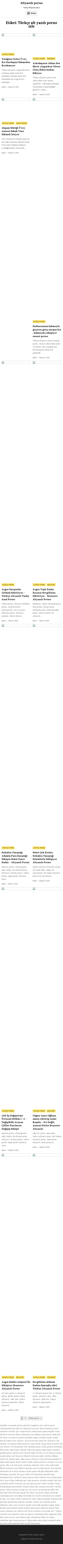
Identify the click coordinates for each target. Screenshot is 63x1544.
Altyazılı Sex (53, 1440)
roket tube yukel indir (49, 1465)
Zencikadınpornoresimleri (11, 1486)
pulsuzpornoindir (51, 1459)
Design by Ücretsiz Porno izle (31, 1539)
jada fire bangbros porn (33, 1425)
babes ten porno (36, 1492)
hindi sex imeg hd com (24, 1428)
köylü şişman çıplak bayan (25, 1471)
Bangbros (51, 58)
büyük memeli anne (26, 1508)
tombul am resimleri (42, 1502)
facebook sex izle (22, 1483)
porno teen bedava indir (20, 1517)
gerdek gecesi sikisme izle (11, 1453)
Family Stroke (21, 123)
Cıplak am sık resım (28, 1489)
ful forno (4, 1437)
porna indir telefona (42, 1456)
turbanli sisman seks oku (50, 1480)
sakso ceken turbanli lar (20, 1499)
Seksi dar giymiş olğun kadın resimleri (43, 1450)
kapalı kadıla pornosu (20, 1443)
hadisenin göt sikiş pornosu (27, 1480)
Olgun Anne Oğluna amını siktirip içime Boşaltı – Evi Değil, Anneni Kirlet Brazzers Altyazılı (46, 1122)
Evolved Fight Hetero (32, 1453)
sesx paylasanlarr (54, 1477)
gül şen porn (35, 1483)
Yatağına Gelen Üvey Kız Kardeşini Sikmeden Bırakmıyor (16, 62)
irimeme (44, 1505)
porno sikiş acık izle (8, 1465)
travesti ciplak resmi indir (29, 1505)
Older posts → (35, 1418)
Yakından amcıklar (8, 1474)
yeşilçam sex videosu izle (16, 1511)
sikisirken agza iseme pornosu (13, 1520)
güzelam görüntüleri (8, 1502)
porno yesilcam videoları (28, 1465)
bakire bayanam (25, 1468)
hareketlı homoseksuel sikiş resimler (30, 1477)
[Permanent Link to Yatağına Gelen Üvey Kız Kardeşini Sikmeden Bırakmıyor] (16, 42)
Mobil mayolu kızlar (9, 1468)
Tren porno (35, 1523)
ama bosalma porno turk (43, 1468)
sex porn (12, 1437)
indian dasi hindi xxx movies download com (36, 1495)
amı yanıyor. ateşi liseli (23, 1440)
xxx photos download (34, 1514)
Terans (57, 1483)
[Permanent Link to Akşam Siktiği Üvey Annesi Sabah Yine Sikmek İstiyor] (16, 109)
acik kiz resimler (25, 1502)
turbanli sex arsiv (54, 1462)
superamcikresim (7, 1428)
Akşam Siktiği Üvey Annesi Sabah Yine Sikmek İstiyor (13, 131)
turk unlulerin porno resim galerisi (38, 1446)
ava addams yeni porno (41, 1434)
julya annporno (50, 1514)
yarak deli (56, 1434)
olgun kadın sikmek (18, 1450)
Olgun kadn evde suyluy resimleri (41, 1520)
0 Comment (25, 35)
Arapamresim (56, 1499)
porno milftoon (41, 1508)
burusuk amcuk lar (20, 1492)
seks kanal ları (40, 1440)
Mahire (55, 1456)
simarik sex (5, 1443)
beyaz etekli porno (33, 1431)
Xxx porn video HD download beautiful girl (35, 1474)
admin (4, 87)
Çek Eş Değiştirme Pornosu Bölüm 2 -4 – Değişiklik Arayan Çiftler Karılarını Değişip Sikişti (14, 1122)
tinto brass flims (7, 1480)
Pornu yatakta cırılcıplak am (40, 1511)
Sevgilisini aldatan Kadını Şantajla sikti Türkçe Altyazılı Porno (46, 1385)
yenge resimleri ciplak (42, 1437)
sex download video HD (48, 1489)
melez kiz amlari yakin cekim (12, 1459)
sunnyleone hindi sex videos (43, 1517)
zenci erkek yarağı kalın (40, 1443)
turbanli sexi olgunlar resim (12, 1514)
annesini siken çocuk (21, 1523)
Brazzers (51, 585)
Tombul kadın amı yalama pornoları (38, 1486)
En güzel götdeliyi (24, 1437)
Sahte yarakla (48, 1483)
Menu (33, 13)
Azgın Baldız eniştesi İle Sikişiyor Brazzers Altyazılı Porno (16, 1385)
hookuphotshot (6, 1477)
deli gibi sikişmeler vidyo (48, 1471)
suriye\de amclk (7, 1483)
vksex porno (49, 1425)
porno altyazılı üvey (35, 1459)
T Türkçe (58, 1511)
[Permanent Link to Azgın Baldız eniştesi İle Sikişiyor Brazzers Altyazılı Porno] (16, 1264)
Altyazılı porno (31, 3)
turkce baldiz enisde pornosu (33, 1462)
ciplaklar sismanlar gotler (11, 1425)
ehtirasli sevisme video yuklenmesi (15, 1434)
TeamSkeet (51, 1377)
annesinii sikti (6, 1492)
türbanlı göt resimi (16, 1431)
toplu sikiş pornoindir (41, 1499)
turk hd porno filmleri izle (22, 1456)
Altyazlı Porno (8, 54)
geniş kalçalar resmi (51, 1431)
